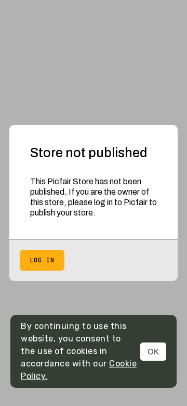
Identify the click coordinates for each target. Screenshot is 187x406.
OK (153, 351)
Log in (42, 260)
